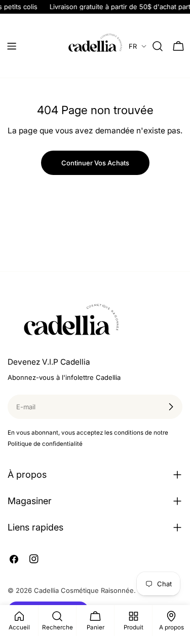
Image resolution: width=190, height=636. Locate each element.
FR (133, 46)
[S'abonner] (170, 406)
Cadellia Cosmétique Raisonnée (84, 590)
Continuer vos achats (95, 163)
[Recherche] (157, 46)
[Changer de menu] (12, 46)
